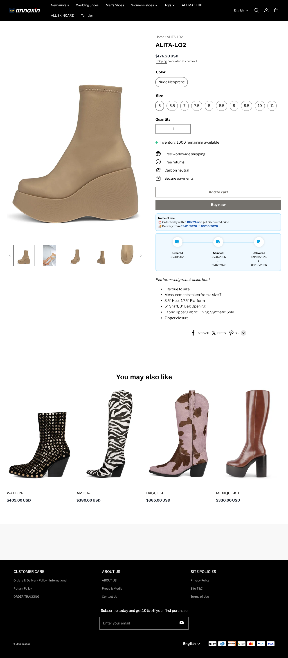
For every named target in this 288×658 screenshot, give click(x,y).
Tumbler (87, 15)
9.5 (246, 106)
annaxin (26, 643)
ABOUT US (109, 580)
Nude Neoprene (171, 82)
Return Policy (23, 588)
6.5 (172, 106)
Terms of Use (200, 596)
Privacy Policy (200, 580)
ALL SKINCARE (62, 15)
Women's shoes (142, 5)
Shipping (161, 61)
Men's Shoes (115, 5)
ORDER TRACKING (26, 596)
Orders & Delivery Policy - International (40, 580)
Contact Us (109, 596)
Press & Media (112, 588)
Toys (167, 5)
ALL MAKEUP (192, 5)
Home (159, 37)
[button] (256, 10)
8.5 (221, 106)
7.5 (196, 106)
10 (260, 106)
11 (272, 106)
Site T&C (197, 588)
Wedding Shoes (87, 5)
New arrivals (60, 5)
